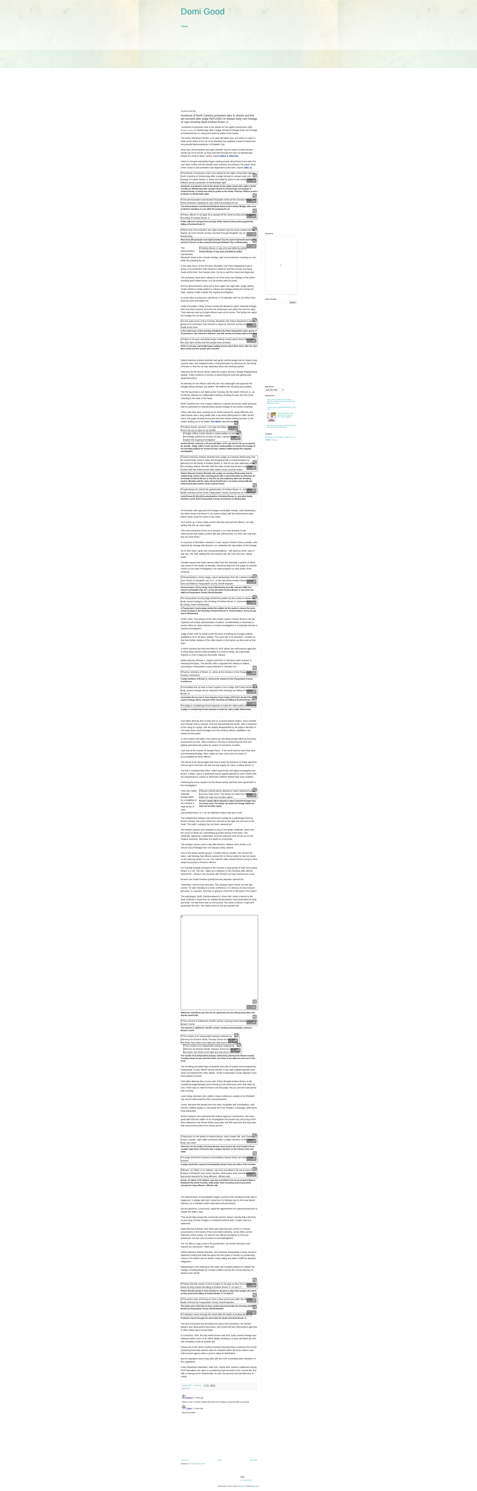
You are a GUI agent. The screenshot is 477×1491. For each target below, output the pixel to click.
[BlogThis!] (207, 1385)
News (188, 1388)
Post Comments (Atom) (197, 1464)
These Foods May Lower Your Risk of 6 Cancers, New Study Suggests (285, 415)
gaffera (242, 1486)
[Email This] (205, 1385)
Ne (295, 437)
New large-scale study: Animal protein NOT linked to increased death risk (281, 426)
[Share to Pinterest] (214, 1385)
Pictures (274, 440)
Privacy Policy (247, 1480)
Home (184, 26)
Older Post (253, 1460)
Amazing (268, 437)
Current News (278, 437)
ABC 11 (248, 167)
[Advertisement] (238, 50)
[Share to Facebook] (212, 1385)
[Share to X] (209, 1385)
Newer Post (185, 1460)
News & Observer (229, 156)
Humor (292, 437)
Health (286, 437)
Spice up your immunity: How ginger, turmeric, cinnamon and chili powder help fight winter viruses (281, 401)
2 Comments (197, 1385)
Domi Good (203, 11)
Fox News (216, 421)
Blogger (256, 1486)
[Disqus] (219, 1424)
